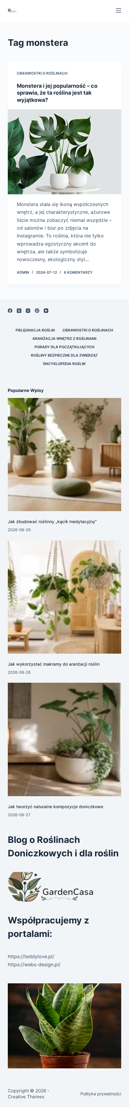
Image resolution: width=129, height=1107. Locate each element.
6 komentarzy (78, 272)
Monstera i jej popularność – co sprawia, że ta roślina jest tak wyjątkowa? (57, 93)
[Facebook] (10, 310)
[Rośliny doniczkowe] (64, 1025)
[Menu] (118, 10)
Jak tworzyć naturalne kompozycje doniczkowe (55, 806)
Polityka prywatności (100, 1093)
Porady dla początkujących (64, 347)
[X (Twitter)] (19, 310)
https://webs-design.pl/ (34, 964)
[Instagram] (28, 310)
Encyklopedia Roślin (64, 363)
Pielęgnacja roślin (35, 330)
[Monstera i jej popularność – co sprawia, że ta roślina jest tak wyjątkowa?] (64, 151)
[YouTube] (46, 310)
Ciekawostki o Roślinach (42, 73)
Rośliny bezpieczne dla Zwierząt (64, 355)
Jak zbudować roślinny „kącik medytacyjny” (52, 521)
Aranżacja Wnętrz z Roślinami (64, 338)
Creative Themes (26, 1097)
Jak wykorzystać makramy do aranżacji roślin (54, 664)
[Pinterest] (37, 310)
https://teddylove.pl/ (31, 956)
